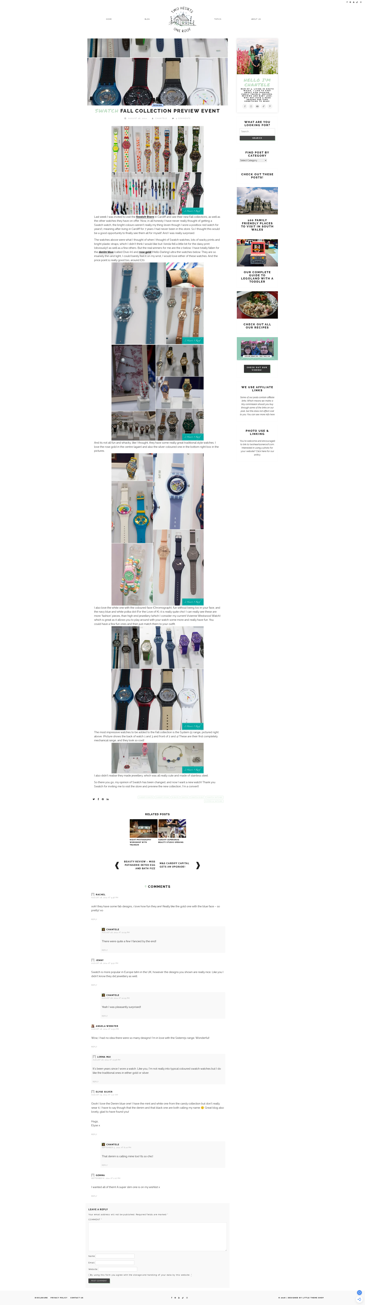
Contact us (77, 1298)
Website (93, 1269)
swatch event (197, 797)
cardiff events (146, 797)
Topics (217, 19)
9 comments (183, 118)
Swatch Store (145, 216)
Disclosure (41, 1298)
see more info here (265, 414)
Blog (147, 19)
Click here (261, 451)
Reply (94, 919)
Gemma (100, 1175)
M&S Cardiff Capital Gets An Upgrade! (174, 865)
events (175, 797)
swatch (185, 797)
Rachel (101, 894)
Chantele (161, 118)
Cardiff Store (162, 797)
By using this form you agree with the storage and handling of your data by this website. (141, 1275)
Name (91, 1256)
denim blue (106, 252)
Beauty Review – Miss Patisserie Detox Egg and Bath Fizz (139, 865)
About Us (256, 19)
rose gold (145, 252)
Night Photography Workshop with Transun (140, 842)
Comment (95, 1219)
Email (91, 1263)
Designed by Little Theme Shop (306, 1298)
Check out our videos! (257, 369)
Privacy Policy (59, 1298)
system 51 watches (213, 801)
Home (109, 19)
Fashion (157, 105)
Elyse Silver (104, 1092)
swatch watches (214, 797)
